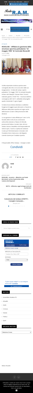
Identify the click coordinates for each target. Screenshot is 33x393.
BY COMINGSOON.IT (16, 286)
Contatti (26, 1)
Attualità (18, 35)
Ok (16, 390)
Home (5, 1)
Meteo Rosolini (6, 366)
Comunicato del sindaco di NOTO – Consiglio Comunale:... (16, 200)
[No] (31, 387)
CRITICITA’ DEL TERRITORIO (15, 1)
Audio (4, 305)
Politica (5, 316)
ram (8, 53)
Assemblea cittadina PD (10, 297)
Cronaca (5, 309)
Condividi (16, 147)
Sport (4, 320)
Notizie (10, 35)
